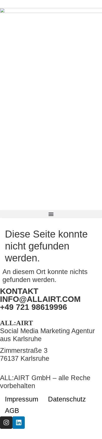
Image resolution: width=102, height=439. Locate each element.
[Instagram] (6, 422)
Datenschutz (67, 399)
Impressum (21, 399)
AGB (12, 410)
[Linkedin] (18, 422)
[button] (51, 214)
